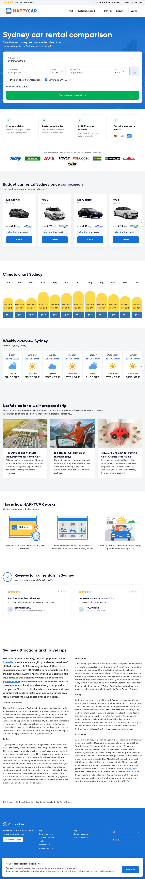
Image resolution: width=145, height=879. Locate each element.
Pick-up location (14, 58)
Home (9, 802)
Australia (8, 662)
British (14, 708)
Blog (40, 830)
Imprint (41, 841)
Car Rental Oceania (24, 802)
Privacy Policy (44, 845)
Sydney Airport (11, 681)
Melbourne (100, 775)
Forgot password (81, 834)
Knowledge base (46, 834)
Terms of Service (46, 848)
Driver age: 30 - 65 (58, 79)
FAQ (71, 10)
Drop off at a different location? (25, 79)
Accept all (130, 869)
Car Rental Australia (44, 802)
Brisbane (130, 768)
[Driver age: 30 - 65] (46, 79)
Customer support (86, 10)
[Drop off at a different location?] (7, 79)
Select (19, 239)
